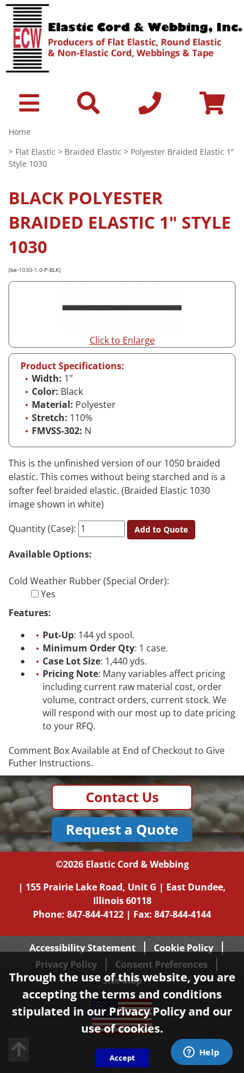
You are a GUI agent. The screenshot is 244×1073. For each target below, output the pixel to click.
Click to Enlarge (122, 340)
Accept (122, 1058)
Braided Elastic (93, 151)
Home (20, 131)
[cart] (212, 108)
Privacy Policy (147, 1011)
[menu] (29, 108)
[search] (88, 108)
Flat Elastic (35, 151)
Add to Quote (161, 529)
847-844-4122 (95, 914)
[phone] (149, 108)
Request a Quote (122, 829)
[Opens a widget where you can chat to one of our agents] (201, 1053)
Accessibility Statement (83, 948)
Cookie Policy (183, 948)
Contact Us (122, 796)
